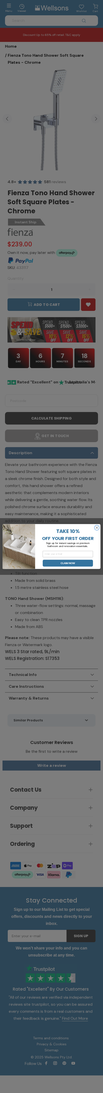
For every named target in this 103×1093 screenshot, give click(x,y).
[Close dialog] (96, 527)
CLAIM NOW (67, 563)
